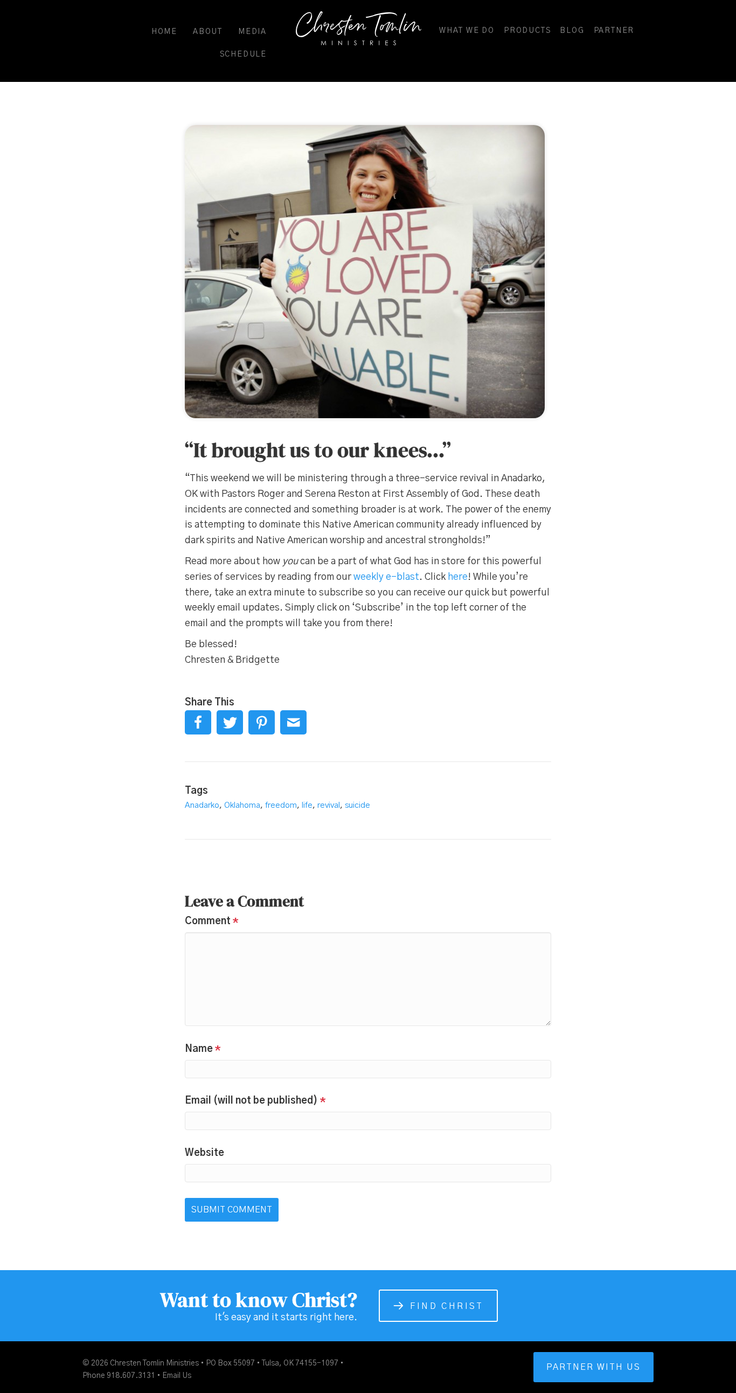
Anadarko (202, 805)
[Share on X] (230, 722)
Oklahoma (242, 805)
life (307, 805)
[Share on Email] (293, 722)
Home (164, 32)
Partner (614, 30)
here (458, 577)
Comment (212, 921)
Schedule (243, 54)
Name (203, 1049)
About (208, 32)
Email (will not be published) (255, 1101)
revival (328, 805)
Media (252, 32)
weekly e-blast (386, 577)
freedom (281, 805)
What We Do (467, 30)
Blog (572, 30)
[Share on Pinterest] (261, 722)
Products (527, 30)
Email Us (176, 1376)
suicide (357, 805)
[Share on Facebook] (198, 722)
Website (204, 1153)
